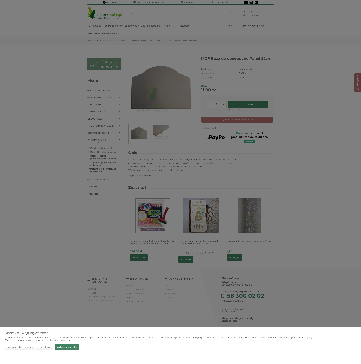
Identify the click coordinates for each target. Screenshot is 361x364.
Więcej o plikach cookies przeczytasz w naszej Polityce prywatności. (38, 340)
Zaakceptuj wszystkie (67, 347)
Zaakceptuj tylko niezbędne (20, 347)
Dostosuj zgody (45, 347)
